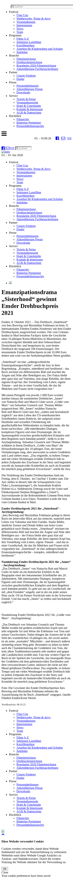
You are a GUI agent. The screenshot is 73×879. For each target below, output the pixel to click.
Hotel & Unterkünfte (28, 105)
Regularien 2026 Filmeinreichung (36, 65)
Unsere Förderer (26, 75)
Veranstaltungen (25, 21)
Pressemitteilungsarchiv (30, 126)
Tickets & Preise (26, 99)
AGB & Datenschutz (28, 112)
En (69, 138)
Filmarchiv (22, 119)
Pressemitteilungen (27, 85)
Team (19, 32)
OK (5, 868)
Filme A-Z (22, 38)
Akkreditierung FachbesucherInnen (37, 68)
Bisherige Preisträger (28, 122)
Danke (20, 79)
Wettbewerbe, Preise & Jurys (33, 18)
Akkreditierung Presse (29, 89)
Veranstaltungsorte (27, 102)
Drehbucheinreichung (29, 62)
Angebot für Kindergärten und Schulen (39, 48)
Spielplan (22, 52)
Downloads (23, 92)
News (19, 28)
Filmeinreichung (26, 58)
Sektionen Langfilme (28, 42)
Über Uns (22, 15)
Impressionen (24, 25)
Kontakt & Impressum (29, 109)
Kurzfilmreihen (25, 45)
